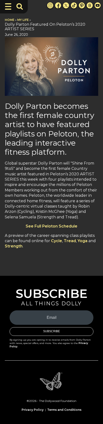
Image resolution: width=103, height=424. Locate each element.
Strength (14, 246)
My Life (23, 20)
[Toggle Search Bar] (19, 6)
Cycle (56, 241)
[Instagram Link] (50, 5)
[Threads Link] (90, 5)
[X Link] (66, 5)
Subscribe (51, 331)
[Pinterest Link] (82, 5)
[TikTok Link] (74, 5)
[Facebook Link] (58, 5)
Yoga (82, 241)
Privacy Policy (33, 410)
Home (9, 20)
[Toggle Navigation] (8, 6)
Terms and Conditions (64, 410)
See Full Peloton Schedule (51, 226)
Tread (70, 241)
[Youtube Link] (98, 5)
